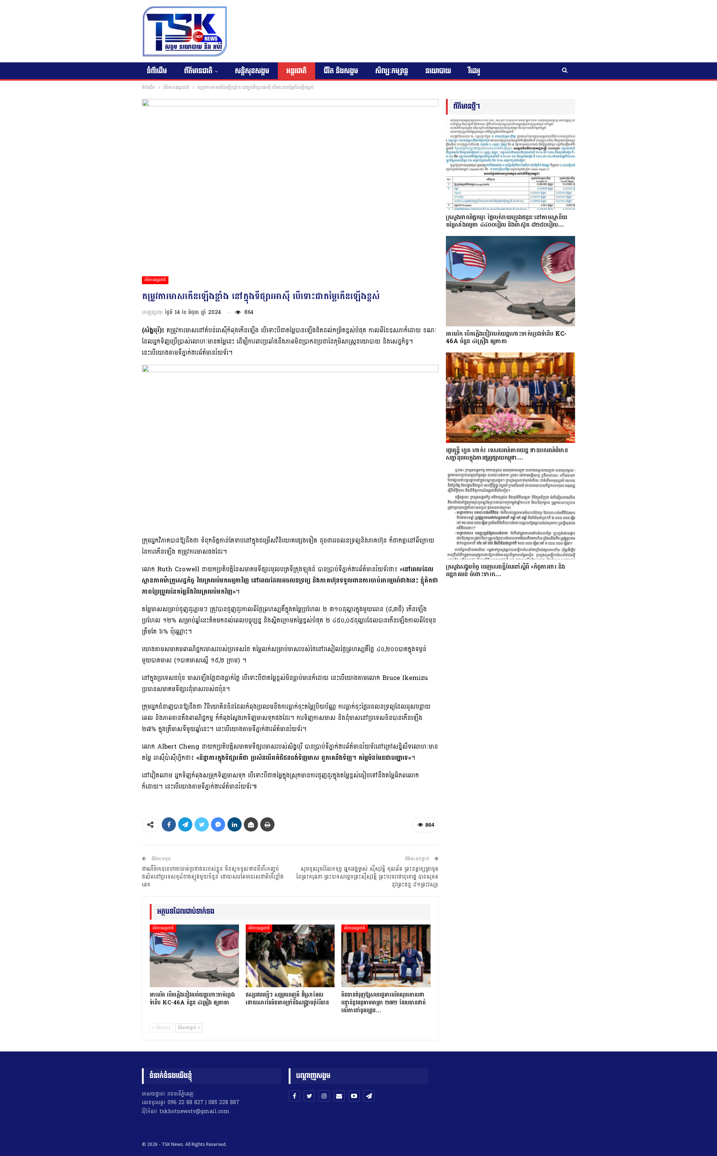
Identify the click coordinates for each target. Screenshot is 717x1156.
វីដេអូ (474, 71)
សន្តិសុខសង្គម (252, 71)
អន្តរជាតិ (296, 71)
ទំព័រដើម (157, 71)
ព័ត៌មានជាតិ (198, 71)
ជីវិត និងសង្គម (341, 71)
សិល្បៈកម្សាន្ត (391, 71)
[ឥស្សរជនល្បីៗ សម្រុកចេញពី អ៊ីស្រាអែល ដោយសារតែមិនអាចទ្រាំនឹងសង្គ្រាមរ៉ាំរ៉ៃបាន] (290, 956)
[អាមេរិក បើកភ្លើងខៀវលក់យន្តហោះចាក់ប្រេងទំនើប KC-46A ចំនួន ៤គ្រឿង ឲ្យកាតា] (194, 956)
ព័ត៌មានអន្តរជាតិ (155, 280)
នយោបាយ (438, 71)
